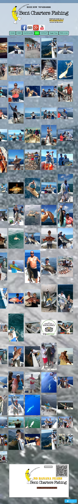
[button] (64, 33)
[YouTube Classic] (42, 27)
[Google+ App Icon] (36, 27)
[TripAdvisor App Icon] (30, 27)
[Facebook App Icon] (24, 27)
